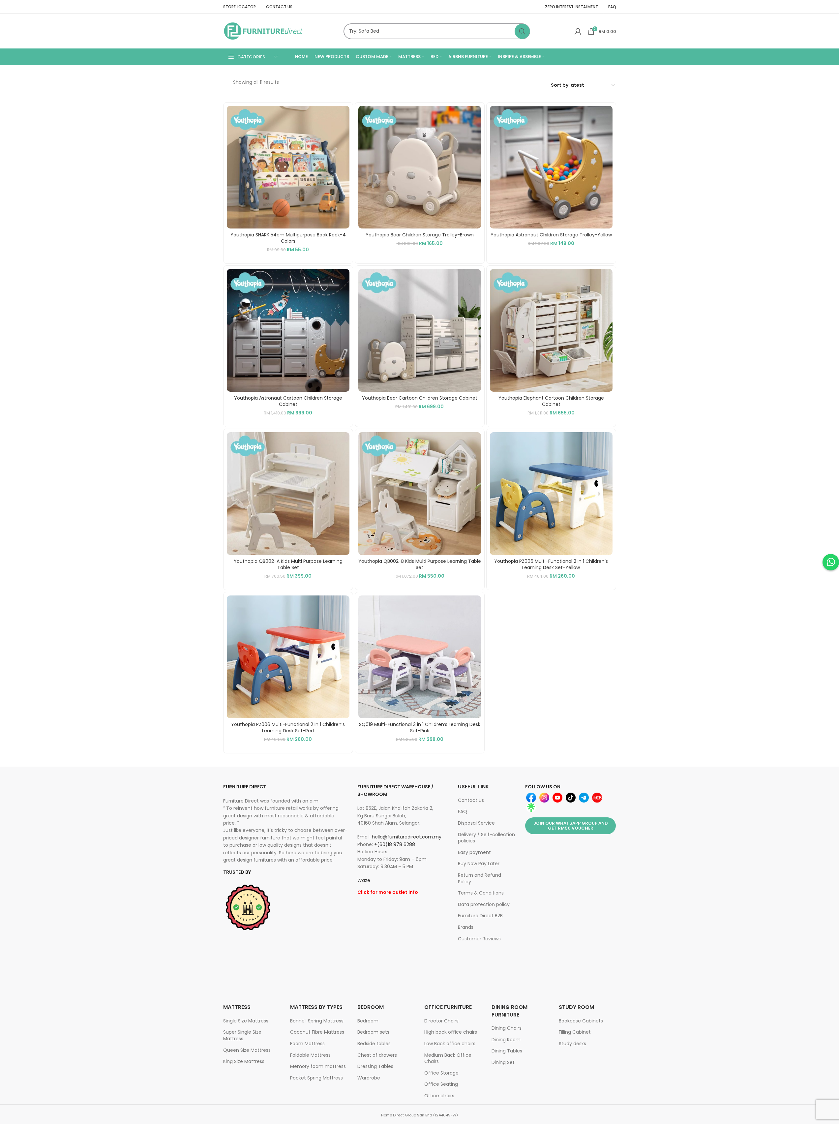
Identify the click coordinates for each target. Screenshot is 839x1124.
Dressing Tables (375, 1066)
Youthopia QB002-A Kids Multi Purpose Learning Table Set (288, 564)
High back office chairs (450, 1032)
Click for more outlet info (387, 892)
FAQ (462, 811)
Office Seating (441, 1084)
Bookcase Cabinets (581, 1021)
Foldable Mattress (310, 1055)
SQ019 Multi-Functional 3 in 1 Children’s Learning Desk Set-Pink (419, 727)
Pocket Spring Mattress (316, 1078)
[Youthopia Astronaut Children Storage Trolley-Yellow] (551, 167)
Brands (465, 927)
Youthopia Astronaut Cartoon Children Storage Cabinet (288, 401)
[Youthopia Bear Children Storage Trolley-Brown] (419, 167)
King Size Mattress (243, 1061)
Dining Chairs (507, 1028)
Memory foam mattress (318, 1066)
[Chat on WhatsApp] (831, 562)
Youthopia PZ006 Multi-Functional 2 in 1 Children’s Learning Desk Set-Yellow (551, 564)
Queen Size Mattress (247, 1050)
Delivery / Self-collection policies (486, 837)
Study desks (572, 1043)
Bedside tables (374, 1043)
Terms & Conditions (481, 893)
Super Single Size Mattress (242, 1035)
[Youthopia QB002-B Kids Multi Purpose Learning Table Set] (419, 493)
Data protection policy (484, 904)
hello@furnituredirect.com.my (406, 837)
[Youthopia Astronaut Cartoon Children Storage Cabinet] (288, 330)
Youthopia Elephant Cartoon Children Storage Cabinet (551, 401)
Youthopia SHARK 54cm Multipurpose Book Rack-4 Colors (288, 238)
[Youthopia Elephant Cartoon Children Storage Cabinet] (551, 330)
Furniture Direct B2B (480, 915)
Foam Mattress (307, 1043)
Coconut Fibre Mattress (317, 1032)
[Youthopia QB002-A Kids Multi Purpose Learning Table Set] (288, 493)
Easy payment (474, 852)
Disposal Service (476, 823)
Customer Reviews (479, 938)
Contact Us (471, 800)
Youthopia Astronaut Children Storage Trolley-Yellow (551, 234)
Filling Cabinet (575, 1032)
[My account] (577, 31)
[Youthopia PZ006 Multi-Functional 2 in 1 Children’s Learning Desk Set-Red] (288, 656)
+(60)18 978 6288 (394, 844)
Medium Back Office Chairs (447, 1058)
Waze (363, 880)
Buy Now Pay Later (478, 863)
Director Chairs (441, 1021)
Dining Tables (507, 1051)
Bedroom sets (373, 1032)
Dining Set (503, 1062)
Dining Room (506, 1039)
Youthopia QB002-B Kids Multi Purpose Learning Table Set (419, 564)
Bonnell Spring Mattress (317, 1021)
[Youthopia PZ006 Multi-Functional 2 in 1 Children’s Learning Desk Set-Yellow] (551, 493)
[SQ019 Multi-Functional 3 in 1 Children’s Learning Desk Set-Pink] (419, 656)
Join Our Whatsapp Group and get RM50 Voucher (570, 826)
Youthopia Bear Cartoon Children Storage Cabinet (419, 398)
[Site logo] (263, 30)
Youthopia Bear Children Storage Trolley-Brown (420, 234)
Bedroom (367, 1021)
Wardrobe (368, 1078)
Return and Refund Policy (479, 878)
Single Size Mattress (245, 1021)
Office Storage (441, 1073)
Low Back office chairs (449, 1043)
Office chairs (439, 1095)
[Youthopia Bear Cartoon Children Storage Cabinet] (419, 330)
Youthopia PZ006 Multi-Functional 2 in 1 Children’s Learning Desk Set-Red (288, 727)
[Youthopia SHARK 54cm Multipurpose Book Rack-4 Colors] (288, 167)
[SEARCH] (522, 31)
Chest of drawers (377, 1055)
